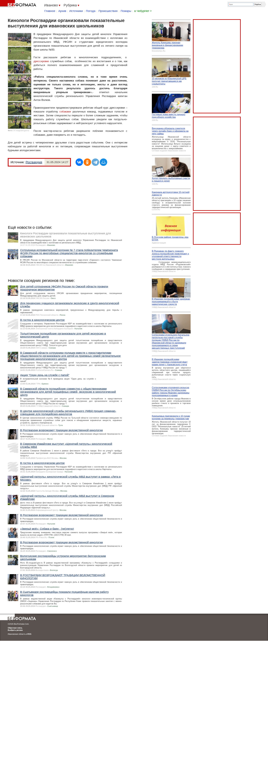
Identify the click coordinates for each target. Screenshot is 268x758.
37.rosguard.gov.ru (21, 130)
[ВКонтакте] (79, 162)
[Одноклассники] (87, 162)
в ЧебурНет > (143, 11)
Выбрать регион (15, 630)
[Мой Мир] (103, 162)
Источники (76, 11)
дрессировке (41, 61)
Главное (49, 11)
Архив (62, 11)
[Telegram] (95, 162)
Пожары (126, 11)
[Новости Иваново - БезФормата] (18, 4)
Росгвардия (34, 162)
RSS (29, 634)
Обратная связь (15, 628)
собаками (65, 111)
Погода (90, 11)
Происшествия (108, 11)
